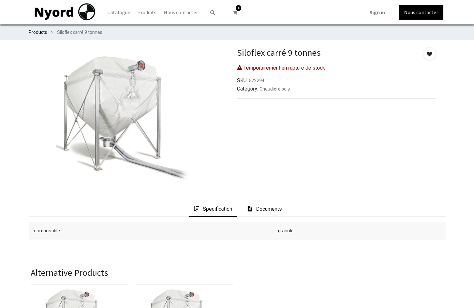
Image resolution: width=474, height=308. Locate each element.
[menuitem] (119, 12)
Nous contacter (421, 12)
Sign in (377, 12)
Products (38, 32)
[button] (429, 53)
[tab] (213, 209)
